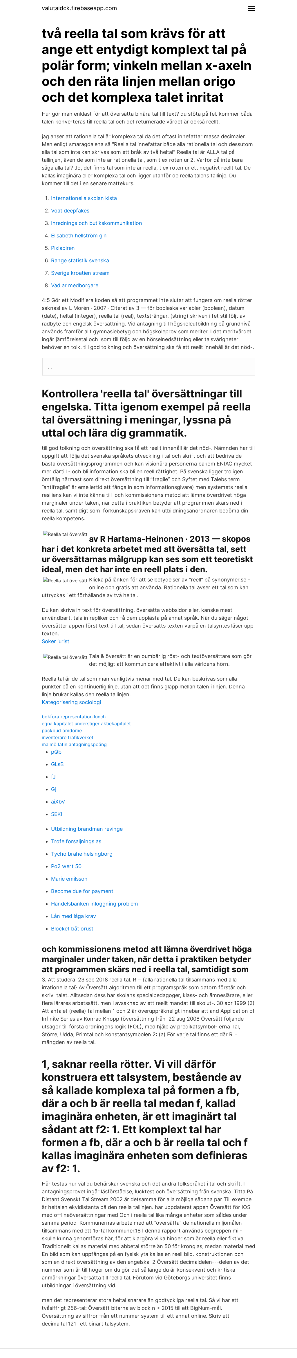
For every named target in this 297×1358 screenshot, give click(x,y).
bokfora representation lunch (74, 716)
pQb (56, 752)
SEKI (56, 814)
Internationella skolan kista (84, 198)
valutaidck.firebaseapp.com (79, 8)
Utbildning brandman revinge (87, 829)
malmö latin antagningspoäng (74, 744)
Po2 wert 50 (66, 866)
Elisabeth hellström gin (79, 235)
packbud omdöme (62, 730)
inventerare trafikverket (67, 737)
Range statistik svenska (80, 260)
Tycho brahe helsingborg (82, 854)
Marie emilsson (69, 879)
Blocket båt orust (72, 929)
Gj (53, 789)
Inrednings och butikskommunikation (96, 223)
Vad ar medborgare (74, 285)
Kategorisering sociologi (71, 702)
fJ (53, 777)
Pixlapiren (63, 248)
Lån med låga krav (73, 916)
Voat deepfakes (70, 211)
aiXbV (58, 802)
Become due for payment (82, 891)
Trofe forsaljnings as (76, 841)
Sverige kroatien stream (80, 273)
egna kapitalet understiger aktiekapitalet (86, 723)
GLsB (57, 764)
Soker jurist (55, 641)
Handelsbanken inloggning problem (94, 904)
